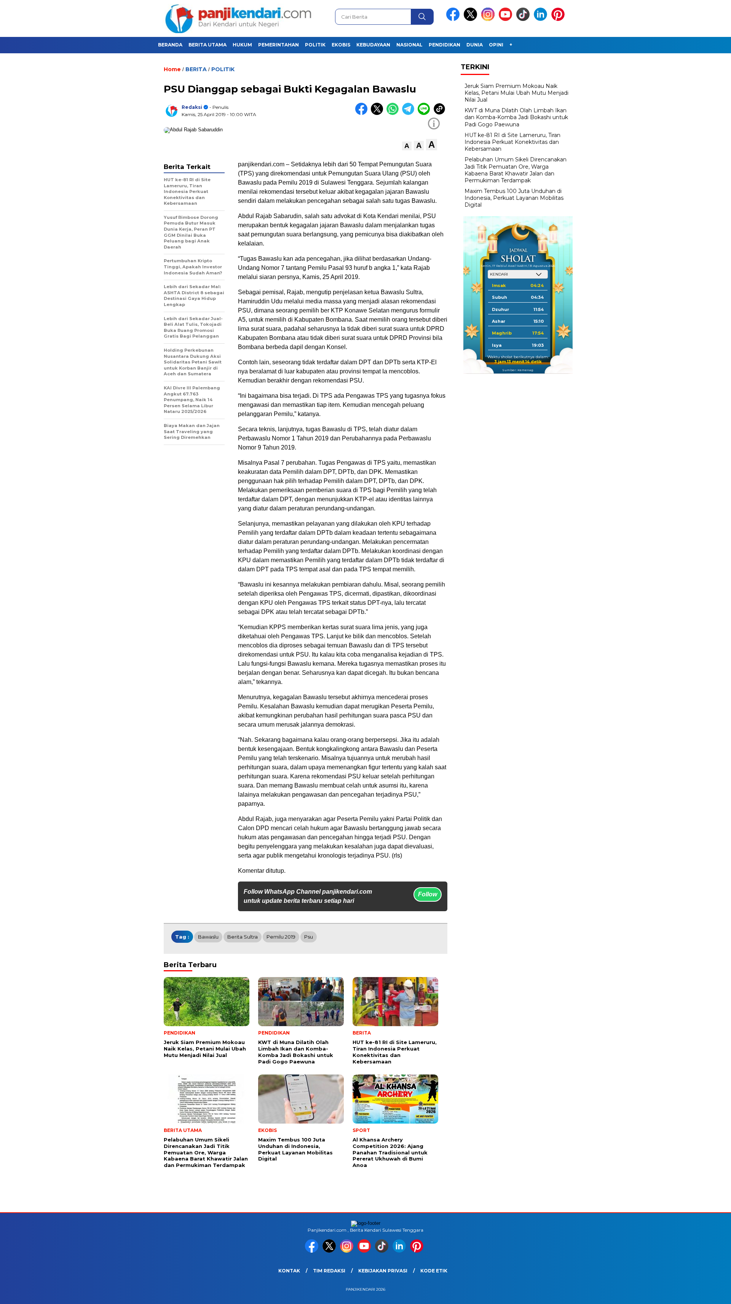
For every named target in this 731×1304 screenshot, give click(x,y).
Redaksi (192, 107)
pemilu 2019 (281, 937)
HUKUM (242, 45)
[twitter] (472, 19)
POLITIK (315, 45)
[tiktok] (524, 19)
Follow (427, 894)
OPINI (496, 45)
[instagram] (489, 19)
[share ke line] (425, 113)
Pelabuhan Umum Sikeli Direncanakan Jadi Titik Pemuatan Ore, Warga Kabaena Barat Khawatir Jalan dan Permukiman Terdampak (515, 170)
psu (308, 937)
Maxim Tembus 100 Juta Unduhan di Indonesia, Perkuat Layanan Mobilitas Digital (513, 198)
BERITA (196, 69)
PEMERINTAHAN (278, 45)
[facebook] (454, 19)
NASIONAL (409, 45)
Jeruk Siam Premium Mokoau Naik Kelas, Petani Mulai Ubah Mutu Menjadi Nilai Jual (516, 92)
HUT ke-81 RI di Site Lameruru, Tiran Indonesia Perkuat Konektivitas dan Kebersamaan (512, 142)
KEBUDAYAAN (373, 45)
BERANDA (170, 45)
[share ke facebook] (363, 113)
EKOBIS (341, 45)
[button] (407, 146)
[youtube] (507, 19)
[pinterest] (559, 19)
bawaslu (208, 937)
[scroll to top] (702, 1292)
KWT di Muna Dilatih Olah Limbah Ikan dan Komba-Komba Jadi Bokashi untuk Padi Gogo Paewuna (516, 117)
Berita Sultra (242, 937)
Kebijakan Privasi (382, 1271)
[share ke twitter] (378, 113)
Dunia (474, 45)
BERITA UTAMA (207, 45)
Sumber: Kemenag (517, 370)
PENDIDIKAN (444, 45)
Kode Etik (433, 1271)
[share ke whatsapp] (394, 113)
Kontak (289, 1271)
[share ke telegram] (410, 113)
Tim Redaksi (329, 1271)
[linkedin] (542, 19)
